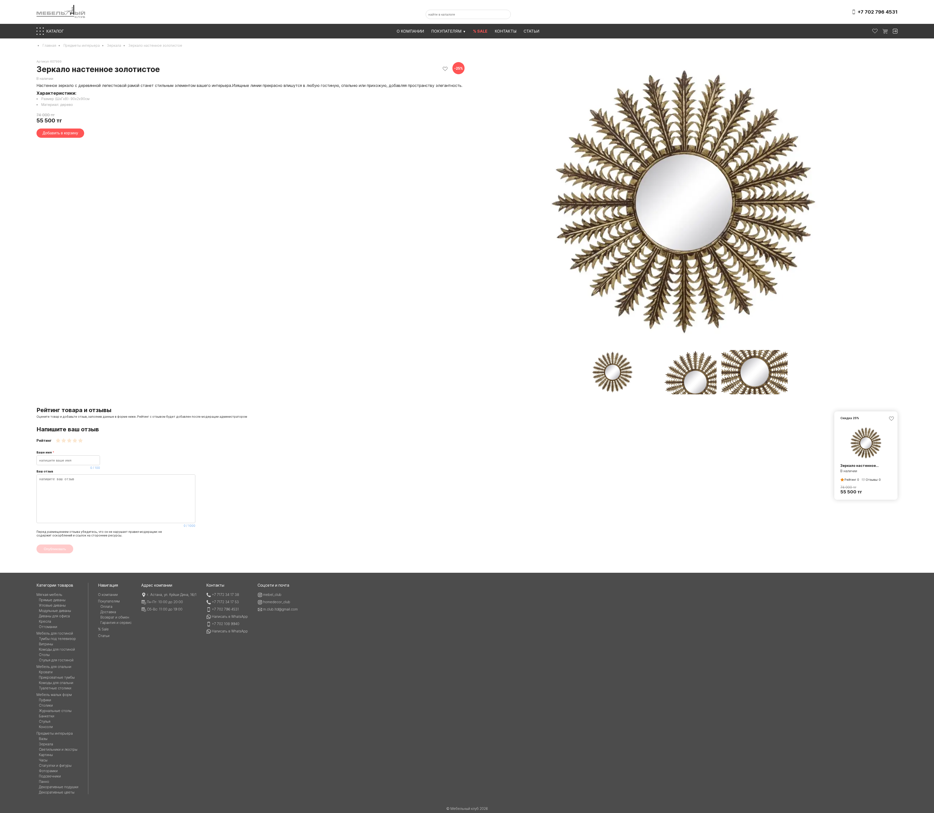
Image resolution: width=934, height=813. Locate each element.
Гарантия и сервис (116, 622)
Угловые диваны (52, 605)
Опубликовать (55, 549)
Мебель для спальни (53, 667)
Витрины (46, 644)
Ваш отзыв (115, 498)
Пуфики (45, 700)
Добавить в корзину (60, 133)
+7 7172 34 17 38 (225, 594)
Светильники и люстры (58, 749)
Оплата (106, 606)
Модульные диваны (55, 611)
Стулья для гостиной (56, 660)
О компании (410, 31)
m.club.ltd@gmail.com (280, 609)
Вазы (43, 739)
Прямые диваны (52, 600)
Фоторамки (48, 771)
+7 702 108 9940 (225, 624)
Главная (49, 45)
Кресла (45, 621)
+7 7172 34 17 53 (225, 602)
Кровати (46, 672)
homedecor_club (276, 602)
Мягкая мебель (49, 594)
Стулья (44, 721)
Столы (44, 655)
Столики (46, 705)
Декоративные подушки (58, 787)
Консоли (46, 727)
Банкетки (46, 716)
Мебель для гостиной (54, 633)
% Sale (103, 629)
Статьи (531, 31)
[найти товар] (505, 14)
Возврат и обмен (114, 617)
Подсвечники (50, 776)
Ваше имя (68, 460)
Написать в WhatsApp (230, 616)
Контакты (505, 31)
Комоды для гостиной (57, 649)
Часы (43, 760)
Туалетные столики (55, 688)
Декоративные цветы (56, 792)
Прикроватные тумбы (57, 677)
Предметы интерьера (81, 45)
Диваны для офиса (54, 616)
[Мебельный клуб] (60, 12)
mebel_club (272, 594)
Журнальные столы (55, 711)
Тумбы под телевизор (57, 639)
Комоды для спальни (56, 683)
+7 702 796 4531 (225, 609)
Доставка (108, 612)
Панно (44, 781)
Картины (46, 755)
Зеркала (114, 45)
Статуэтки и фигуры (55, 765)
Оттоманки (48, 627)
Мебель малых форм (54, 695)
